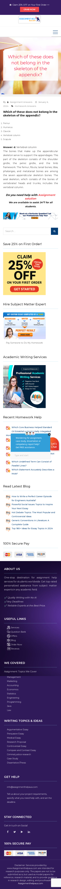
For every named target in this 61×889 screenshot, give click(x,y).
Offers (13, 636)
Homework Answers (25, 106)
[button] (53, 444)
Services (14, 627)
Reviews (14, 648)
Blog (13, 640)
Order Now (16, 644)
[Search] (54, 231)
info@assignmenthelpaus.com (22, 787)
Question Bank (18, 632)
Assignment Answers (21, 102)
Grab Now (29, 9)
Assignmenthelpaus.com (30, 883)
